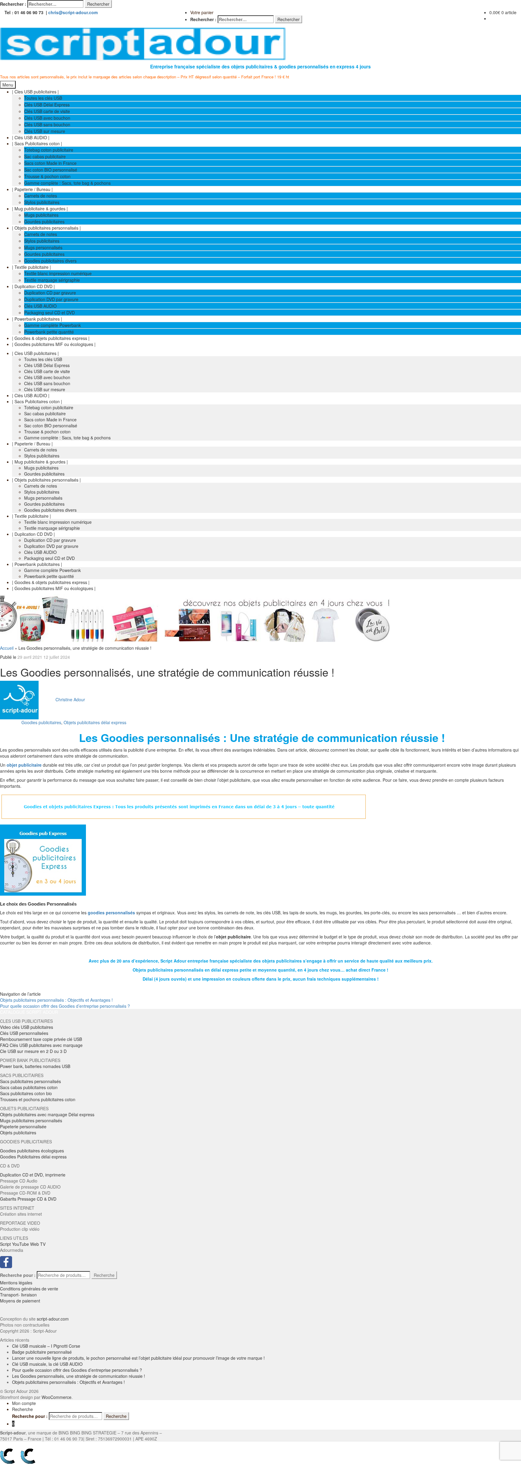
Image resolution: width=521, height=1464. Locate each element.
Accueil (7, 648)
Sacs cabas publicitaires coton (29, 1087)
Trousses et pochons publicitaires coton (37, 1099)
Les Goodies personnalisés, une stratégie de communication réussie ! (78, 1376)
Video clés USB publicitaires (26, 1027)
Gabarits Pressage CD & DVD (28, 1199)
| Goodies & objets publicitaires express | (51, 338)
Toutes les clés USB (43, 98)
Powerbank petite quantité (49, 332)
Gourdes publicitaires (44, 221)
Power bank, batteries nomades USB (35, 1066)
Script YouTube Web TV (23, 1244)
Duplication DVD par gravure (51, 299)
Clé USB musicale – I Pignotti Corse (46, 1346)
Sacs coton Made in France (50, 163)
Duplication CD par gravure (50, 293)
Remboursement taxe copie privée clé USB (41, 1039)
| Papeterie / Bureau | (32, 189)
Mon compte (24, 1403)
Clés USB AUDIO (40, 306)
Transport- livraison (18, 1295)
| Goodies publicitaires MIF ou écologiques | (54, 344)
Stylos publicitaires (41, 202)
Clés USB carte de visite (47, 111)
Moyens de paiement (20, 1301)
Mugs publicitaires (41, 215)
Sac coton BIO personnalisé (50, 170)
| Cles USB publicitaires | (35, 92)
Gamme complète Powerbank (52, 325)
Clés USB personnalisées (24, 1033)
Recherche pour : (18, 1275)
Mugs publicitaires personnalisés (31, 1120)
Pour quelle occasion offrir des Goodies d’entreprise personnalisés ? (65, 1006)
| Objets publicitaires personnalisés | (46, 228)
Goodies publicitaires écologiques (32, 1151)
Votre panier (201, 12)
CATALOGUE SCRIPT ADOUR (29, 1012)
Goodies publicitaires (41, 722)
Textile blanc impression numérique (58, 273)
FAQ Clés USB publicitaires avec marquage (41, 1045)
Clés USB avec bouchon (47, 118)
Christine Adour (70, 699)
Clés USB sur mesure (44, 131)
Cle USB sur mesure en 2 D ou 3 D (33, 1051)
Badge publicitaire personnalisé (42, 1352)
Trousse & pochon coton (47, 176)
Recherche (104, 1275)
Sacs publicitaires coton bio (26, 1093)
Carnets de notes (40, 196)
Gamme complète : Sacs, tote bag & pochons (67, 183)
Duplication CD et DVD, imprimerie (32, 1175)
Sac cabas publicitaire (45, 156)
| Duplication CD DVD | (33, 286)
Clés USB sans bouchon (47, 124)
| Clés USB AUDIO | (30, 137)
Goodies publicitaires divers (50, 261)
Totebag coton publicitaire (48, 150)
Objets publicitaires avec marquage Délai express (47, 1114)
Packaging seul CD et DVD (49, 312)
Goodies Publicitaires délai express (33, 1157)
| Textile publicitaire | (31, 267)
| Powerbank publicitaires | (37, 319)
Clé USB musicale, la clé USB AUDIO (47, 1364)
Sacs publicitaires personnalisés (30, 1081)
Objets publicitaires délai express (95, 722)
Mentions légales (16, 1283)
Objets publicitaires (18, 1132)
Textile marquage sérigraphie (52, 280)
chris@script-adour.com (73, 12)
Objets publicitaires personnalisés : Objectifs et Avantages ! (56, 1000)
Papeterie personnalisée (23, 1126)
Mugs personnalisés (43, 247)
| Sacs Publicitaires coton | (37, 143)
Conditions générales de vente (29, 1289)
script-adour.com (53, 1319)
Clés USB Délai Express (47, 105)
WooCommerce (56, 1397)
